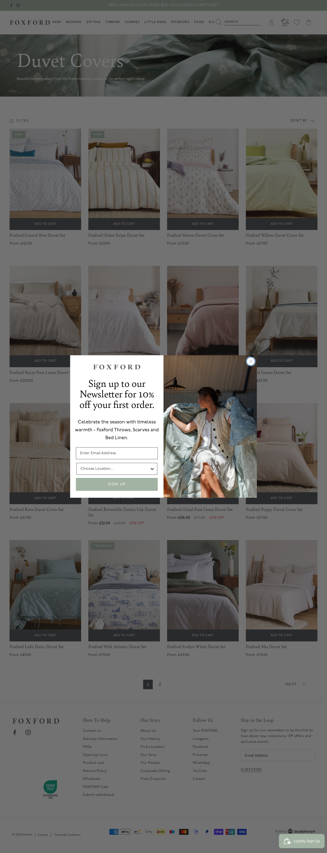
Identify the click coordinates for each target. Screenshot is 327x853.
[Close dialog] (251, 361)
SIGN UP (117, 484)
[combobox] (114, 469)
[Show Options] (152, 469)
